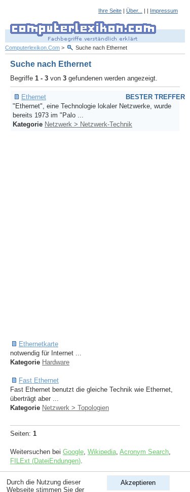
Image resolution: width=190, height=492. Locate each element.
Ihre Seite (110, 11)
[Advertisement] (95, 236)
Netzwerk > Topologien (75, 408)
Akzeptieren (138, 482)
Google (73, 452)
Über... (134, 11)
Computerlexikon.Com (32, 48)
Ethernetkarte (38, 344)
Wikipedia (102, 452)
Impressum (164, 11)
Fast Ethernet (39, 380)
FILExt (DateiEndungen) (45, 461)
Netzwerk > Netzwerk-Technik (88, 124)
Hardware (55, 362)
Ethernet (33, 97)
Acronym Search (144, 452)
